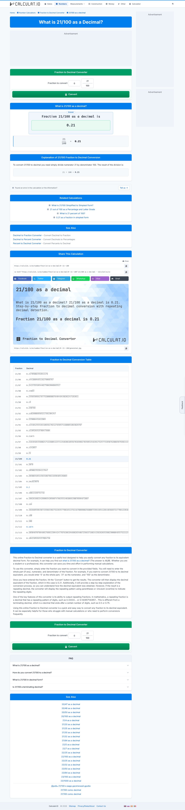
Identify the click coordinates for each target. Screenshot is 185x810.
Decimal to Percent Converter (27, 239)
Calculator (136, 4)
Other (123, 4)
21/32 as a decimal (71, 736)
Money (111, 4)
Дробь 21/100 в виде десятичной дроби (70, 786)
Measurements (76, 4)
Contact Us (101, 806)
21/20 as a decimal (71, 724)
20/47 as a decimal (71, 704)
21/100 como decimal (71, 790)
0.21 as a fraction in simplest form (72, 217)
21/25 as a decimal (71, 728)
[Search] (173, 4)
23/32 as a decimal (71, 764)
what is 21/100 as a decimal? (76, 560)
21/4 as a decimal (71, 720)
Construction (96, 4)
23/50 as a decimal (71, 768)
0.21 (28, 459)
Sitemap (72, 806)
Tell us (122, 188)
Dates (49, 4)
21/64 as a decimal (71, 740)
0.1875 (29, 527)
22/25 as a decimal (71, 752)
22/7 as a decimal (70, 748)
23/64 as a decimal (71, 772)
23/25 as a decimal (71, 760)
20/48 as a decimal (71, 708)
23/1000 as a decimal (71, 781)
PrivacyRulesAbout (86, 806)
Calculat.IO (53, 806)
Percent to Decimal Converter (27, 243)
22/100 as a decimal (71, 756)
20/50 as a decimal (71, 712)
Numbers (63, 4)
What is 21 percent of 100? (72, 213)
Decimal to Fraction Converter (27, 235)
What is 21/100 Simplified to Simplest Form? (72, 205)
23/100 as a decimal (71, 777)
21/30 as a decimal (71, 732)
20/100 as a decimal (71, 716)
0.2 (28, 487)
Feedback (182, 405)
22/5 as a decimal (70, 744)
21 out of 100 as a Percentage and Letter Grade (72, 209)
